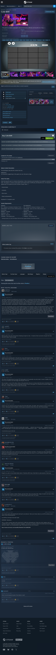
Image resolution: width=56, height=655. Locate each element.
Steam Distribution (7, 630)
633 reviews (13, 419)
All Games (3, 9)
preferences (20, 157)
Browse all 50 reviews (28, 606)
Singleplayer (39, 40)
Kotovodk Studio (24, 35)
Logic (31, 40)
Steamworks (5, 628)
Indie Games (8, 9)
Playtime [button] (38, 274)
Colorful (27, 40)
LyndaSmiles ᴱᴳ (8, 504)
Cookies (29, 630)
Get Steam (42, 623)
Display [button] (44, 274)
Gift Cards (5, 633)
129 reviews (7, 397)
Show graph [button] (50, 276)
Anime (21, 40)
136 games (7, 443)
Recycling (18, 630)
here (25, 248)
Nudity (11, 40)
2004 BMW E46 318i (9, 442)
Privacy (28, 623)
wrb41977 (7, 326)
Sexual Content (16, 40)
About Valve (19, 623)
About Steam (5, 623)
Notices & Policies (31, 628)
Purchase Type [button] (13, 274)
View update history (7, 111)
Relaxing (34, 40)
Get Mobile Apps (43, 626)
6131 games (7, 419)
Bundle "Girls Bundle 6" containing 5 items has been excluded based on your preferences (22, 145)
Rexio (6, 348)
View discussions (6, 115)
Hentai (47, 40)
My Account (42, 630)
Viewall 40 (51, 102)
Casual (4, 40)
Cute (24, 40)
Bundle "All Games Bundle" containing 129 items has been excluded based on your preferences (23, 148)
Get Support (42, 628)
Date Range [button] (30, 274)
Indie (43, 40)
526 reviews (7, 371)
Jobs (17, 626)
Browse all (51, 155)
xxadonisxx (7, 289)
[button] (3, 6)
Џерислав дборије (9, 463)
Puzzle (7, 40)
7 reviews (12, 443)
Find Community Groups (8, 117)
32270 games (7, 291)
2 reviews (12, 465)
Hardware (18, 628)
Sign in (2, 86)
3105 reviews (7, 327)
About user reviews (5, 259)
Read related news (6, 113)
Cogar (6, 396)
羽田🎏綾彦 (7, 484)
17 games (6, 465)
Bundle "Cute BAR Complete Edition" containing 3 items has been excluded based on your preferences (25, 141)
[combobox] (38, 6)
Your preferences (13, 259)
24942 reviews (14, 291)
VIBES (6, 417)
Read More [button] (51, 316)
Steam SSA (5, 626)
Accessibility (30, 626)
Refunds (29, 633)
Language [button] (22, 274)
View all (52, 243)
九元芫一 (7, 370)
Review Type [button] (4, 274)
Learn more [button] (50, 129)
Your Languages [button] (8, 280)
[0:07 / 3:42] (28, 56)
